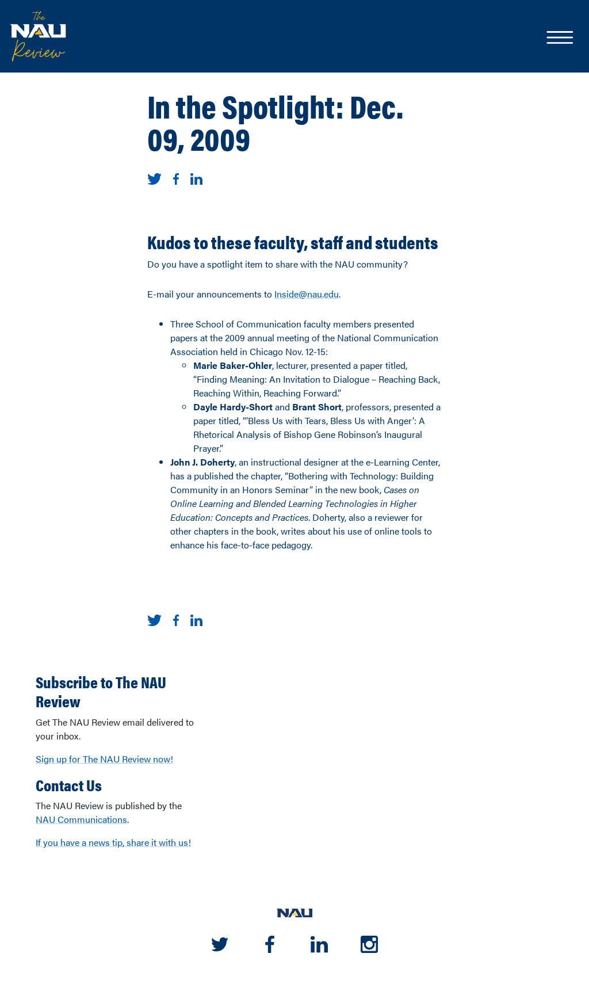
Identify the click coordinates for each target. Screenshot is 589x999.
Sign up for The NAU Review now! (104, 758)
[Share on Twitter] (154, 177)
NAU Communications (81, 819)
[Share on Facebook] (176, 177)
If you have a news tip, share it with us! (113, 842)
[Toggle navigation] (559, 38)
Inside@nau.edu (306, 293)
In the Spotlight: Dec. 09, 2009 (275, 121)
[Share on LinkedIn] (196, 177)
